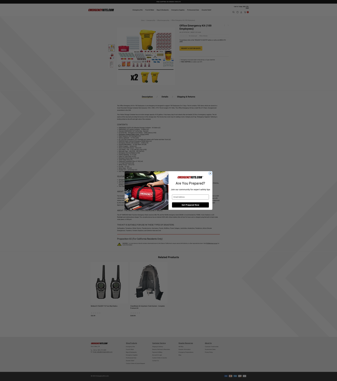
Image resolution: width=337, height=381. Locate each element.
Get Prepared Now (190, 205)
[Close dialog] (210, 173)
